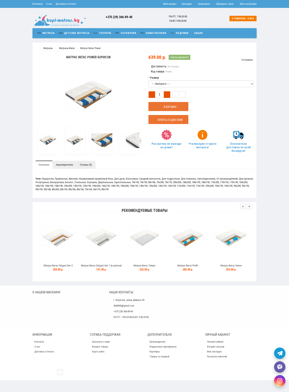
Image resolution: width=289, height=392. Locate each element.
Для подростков (171, 178)
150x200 (68, 185)
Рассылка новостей (217, 356)
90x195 (245, 185)
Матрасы (48, 33)
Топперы (104, 33)
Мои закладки (214, 351)
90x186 (47, 189)
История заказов (215, 346)
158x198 (58, 185)
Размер (154, 77)
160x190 (49, 185)
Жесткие (73, 178)
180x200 (186, 182)
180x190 (205, 182)
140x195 (105, 185)
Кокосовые (132, 178)
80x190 (105, 189)
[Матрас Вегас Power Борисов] (48, 140)
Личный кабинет (215, 341)
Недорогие (47, 178)
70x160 (88, 189)
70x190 (135, 182)
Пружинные (61, 178)
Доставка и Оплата (66, 3)
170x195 (224, 182)
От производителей (227, 178)
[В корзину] (48, 260)
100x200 (209, 185)
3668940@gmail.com (123, 305)
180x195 (196, 182)
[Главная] (36, 48)
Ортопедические (206, 178)
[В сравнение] (182, 94)
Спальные (80, 182)
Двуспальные (105, 182)
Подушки (182, 33)
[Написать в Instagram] (279, 380)
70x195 (143, 182)
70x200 (160, 182)
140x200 (96, 185)
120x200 (153, 185)
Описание (44, 164)
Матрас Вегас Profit (188, 265)
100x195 (219, 185)
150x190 (87, 185)
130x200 (124, 185)
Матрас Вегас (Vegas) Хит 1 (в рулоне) (101, 265)
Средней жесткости (149, 178)
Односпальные (122, 182)
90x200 (237, 185)
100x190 (228, 185)
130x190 (143, 185)
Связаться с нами (101, 341)
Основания (128, 33)
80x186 (151, 182)
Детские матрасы (76, 33)
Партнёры (154, 351)
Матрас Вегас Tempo (144, 265)
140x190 (115, 185)
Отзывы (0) (86, 164)
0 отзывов (247, 59)
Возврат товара (100, 346)
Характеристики (64, 164)
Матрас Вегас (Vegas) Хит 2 (58, 265)
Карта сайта (98, 351)
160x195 (39, 185)
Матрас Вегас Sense (231, 265)
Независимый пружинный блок (96, 178)
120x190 (172, 185)
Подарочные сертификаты (163, 346)
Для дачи (119, 178)
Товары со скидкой (159, 356)
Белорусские (57, 182)
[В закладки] (176, 94)
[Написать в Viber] (279, 367)
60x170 (96, 189)
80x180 (71, 189)
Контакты (37, 3)
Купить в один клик (169, 119)
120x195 (162, 185)
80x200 (55, 189)
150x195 (77, 185)
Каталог (69, 182)
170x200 (215, 182)
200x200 (177, 182)
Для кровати (246, 178)
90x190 (38, 189)
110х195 (190, 185)
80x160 (80, 189)
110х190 (200, 185)
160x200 (243, 182)
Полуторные (42, 182)
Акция (198, 33)
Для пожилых (188, 178)
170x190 (234, 182)
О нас (49, 3)
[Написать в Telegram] (279, 353)
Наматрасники (155, 33)
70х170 (168, 182)
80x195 (63, 189)
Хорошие (92, 182)
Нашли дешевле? (179, 57)
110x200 (181, 185)
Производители (157, 341)
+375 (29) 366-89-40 (119, 17)
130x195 (134, 185)
